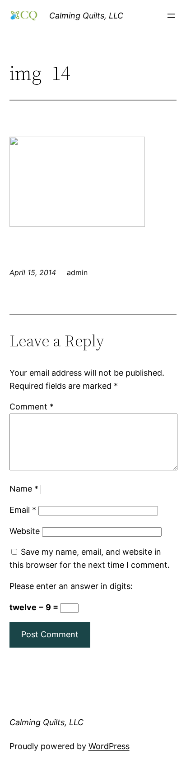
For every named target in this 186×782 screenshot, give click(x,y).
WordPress (109, 746)
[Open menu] (171, 15)
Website (24, 531)
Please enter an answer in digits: (71, 586)
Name (23, 488)
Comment (31, 406)
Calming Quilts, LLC (86, 15)
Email (22, 510)
